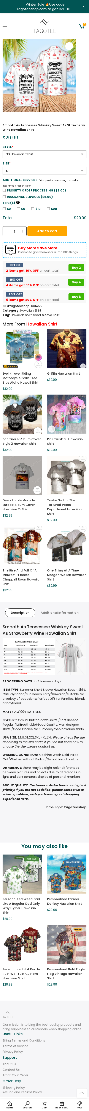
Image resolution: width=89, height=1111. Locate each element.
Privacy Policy (13, 1051)
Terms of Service (15, 1046)
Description (20, 613)
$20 (54, 209)
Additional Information (60, 613)
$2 (9, 209)
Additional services (20, 180)
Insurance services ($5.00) (30, 197)
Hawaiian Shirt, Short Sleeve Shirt (35, 315)
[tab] (20, 612)
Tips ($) (11, 203)
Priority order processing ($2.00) (36, 190)
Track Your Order (15, 1075)
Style (8, 147)
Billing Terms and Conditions (24, 1040)
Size (7, 163)
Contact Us (11, 1069)
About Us (9, 1064)
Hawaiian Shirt (30, 310)
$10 (38, 209)
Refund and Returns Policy (22, 1092)
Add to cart (47, 231)
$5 (23, 209)
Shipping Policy (14, 1087)
